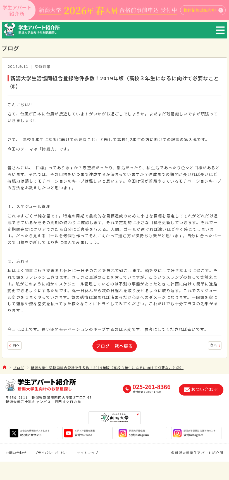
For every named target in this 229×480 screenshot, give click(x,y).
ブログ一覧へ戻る (114, 346)
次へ (213, 345)
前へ (16, 345)
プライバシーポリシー (52, 452)
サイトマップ (87, 452)
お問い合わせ (16, 452)
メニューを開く (220, 30)
